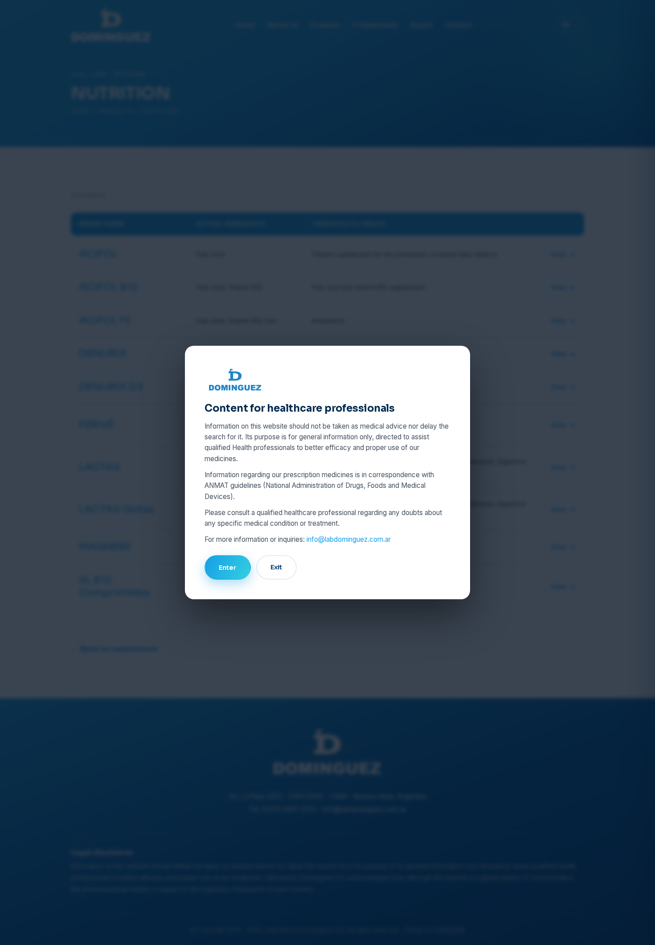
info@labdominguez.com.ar (349, 539)
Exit (276, 567)
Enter (227, 568)
